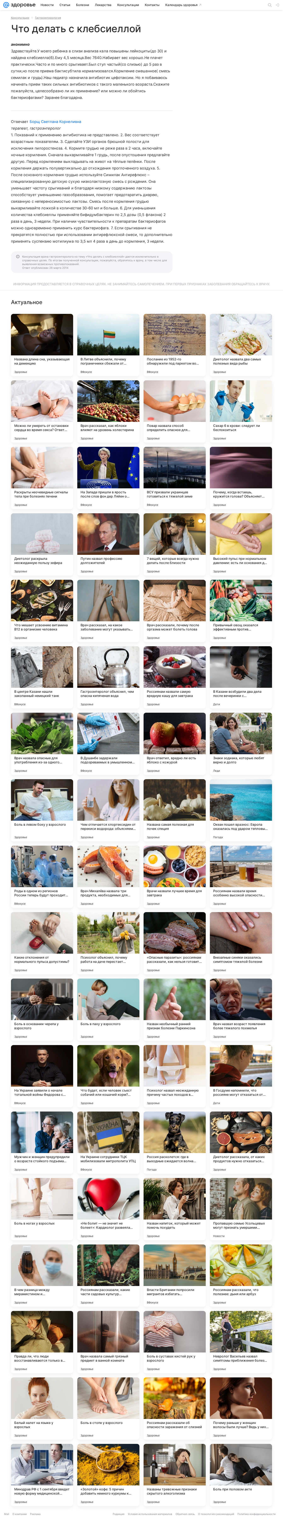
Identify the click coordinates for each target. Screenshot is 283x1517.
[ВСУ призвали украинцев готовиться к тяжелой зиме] (175, 478)
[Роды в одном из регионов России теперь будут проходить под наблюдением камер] (42, 877)
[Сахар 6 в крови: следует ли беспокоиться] (241, 411)
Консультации (20, 17)
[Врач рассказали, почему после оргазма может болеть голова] (175, 611)
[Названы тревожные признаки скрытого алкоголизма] (175, 1475)
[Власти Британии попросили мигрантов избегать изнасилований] (175, 1275)
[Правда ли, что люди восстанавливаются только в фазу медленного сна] (42, 1342)
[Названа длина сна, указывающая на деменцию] (42, 345)
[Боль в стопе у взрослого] (108, 1408)
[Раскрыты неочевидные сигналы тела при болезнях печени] (42, 478)
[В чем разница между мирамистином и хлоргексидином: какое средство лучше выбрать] (42, 1275)
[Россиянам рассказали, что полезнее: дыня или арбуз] (241, 1275)
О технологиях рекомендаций (216, 1514)
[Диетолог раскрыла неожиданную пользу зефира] (42, 544)
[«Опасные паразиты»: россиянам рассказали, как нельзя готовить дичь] (175, 943)
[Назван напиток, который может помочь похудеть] (175, 1209)
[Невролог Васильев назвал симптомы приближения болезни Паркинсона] (241, 1342)
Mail (6, 1514)
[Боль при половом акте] (241, 1475)
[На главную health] (22, 5)
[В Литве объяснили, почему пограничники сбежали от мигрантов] (108, 345)
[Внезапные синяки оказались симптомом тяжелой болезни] (241, 943)
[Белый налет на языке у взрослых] (42, 1408)
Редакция (119, 1514)
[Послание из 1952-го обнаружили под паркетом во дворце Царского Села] (175, 345)
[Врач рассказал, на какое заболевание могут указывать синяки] (108, 611)
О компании (19, 1514)
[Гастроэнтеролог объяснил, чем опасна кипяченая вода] (108, 677)
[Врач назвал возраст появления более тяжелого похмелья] (241, 1010)
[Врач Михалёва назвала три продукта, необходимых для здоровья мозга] (108, 877)
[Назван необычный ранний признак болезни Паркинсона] (175, 1010)
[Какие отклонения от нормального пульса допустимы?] (42, 943)
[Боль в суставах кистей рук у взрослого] (175, 1342)
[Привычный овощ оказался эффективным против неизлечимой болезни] (241, 611)
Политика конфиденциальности (256, 1514)
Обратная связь (185, 1514)
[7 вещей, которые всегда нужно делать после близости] (175, 544)
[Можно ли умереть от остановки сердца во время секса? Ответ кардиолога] (42, 411)
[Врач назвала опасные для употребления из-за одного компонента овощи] (42, 744)
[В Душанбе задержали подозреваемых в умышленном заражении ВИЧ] (108, 744)
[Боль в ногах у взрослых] (42, 1209)
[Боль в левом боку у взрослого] (42, 810)
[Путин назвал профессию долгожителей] (108, 544)
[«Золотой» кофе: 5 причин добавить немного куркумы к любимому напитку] (108, 1475)
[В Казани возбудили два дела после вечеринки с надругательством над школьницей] (241, 677)
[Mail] (6, 5)
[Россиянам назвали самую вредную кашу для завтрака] (175, 677)
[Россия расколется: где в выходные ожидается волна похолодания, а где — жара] (175, 1143)
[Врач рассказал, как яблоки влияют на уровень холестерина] (108, 411)
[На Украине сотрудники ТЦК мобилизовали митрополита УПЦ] (108, 1143)
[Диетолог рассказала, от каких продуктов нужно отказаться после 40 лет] (241, 1143)
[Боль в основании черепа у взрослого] (42, 1010)
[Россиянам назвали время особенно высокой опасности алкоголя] (241, 877)
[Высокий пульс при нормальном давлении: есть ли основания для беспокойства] (241, 544)
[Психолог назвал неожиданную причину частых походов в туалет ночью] (175, 1076)
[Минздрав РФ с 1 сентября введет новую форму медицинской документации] (42, 1475)
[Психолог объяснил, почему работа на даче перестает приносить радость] (108, 943)
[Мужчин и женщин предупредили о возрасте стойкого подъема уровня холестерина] (42, 1143)
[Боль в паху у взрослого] (108, 1010)
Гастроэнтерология (48, 17)
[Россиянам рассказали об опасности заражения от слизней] (175, 1408)
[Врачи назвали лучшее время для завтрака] (175, 877)
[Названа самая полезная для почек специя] (175, 810)
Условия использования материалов (150, 1514)
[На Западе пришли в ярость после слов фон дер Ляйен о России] (108, 478)
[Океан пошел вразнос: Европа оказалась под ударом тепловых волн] (241, 810)
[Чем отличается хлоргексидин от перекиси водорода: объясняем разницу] (108, 810)
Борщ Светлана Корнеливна (55, 121)
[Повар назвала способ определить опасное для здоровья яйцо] (175, 411)
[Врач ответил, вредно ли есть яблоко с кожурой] (175, 744)
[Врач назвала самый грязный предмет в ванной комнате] (108, 1342)
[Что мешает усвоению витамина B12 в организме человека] (42, 611)
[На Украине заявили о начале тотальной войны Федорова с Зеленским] (42, 1076)
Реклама (35, 1514)
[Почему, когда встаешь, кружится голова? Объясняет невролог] (241, 478)
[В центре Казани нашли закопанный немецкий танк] (42, 677)
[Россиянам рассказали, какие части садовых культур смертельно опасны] (108, 1275)
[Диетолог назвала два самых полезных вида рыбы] (241, 345)
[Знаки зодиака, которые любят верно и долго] (241, 744)
